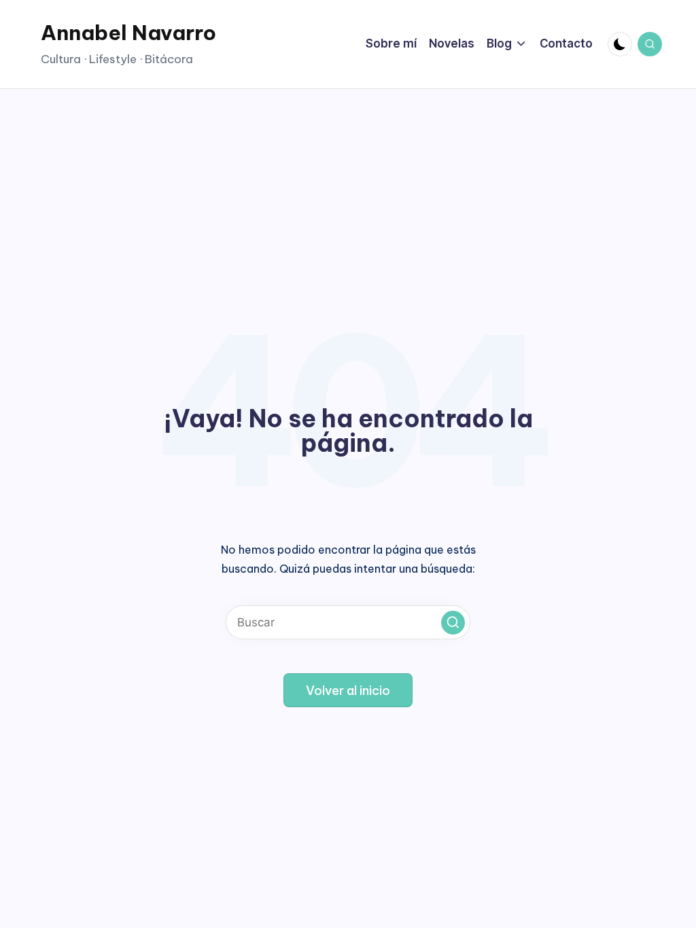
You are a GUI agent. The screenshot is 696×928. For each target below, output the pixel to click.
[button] (453, 623)
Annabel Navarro (128, 33)
